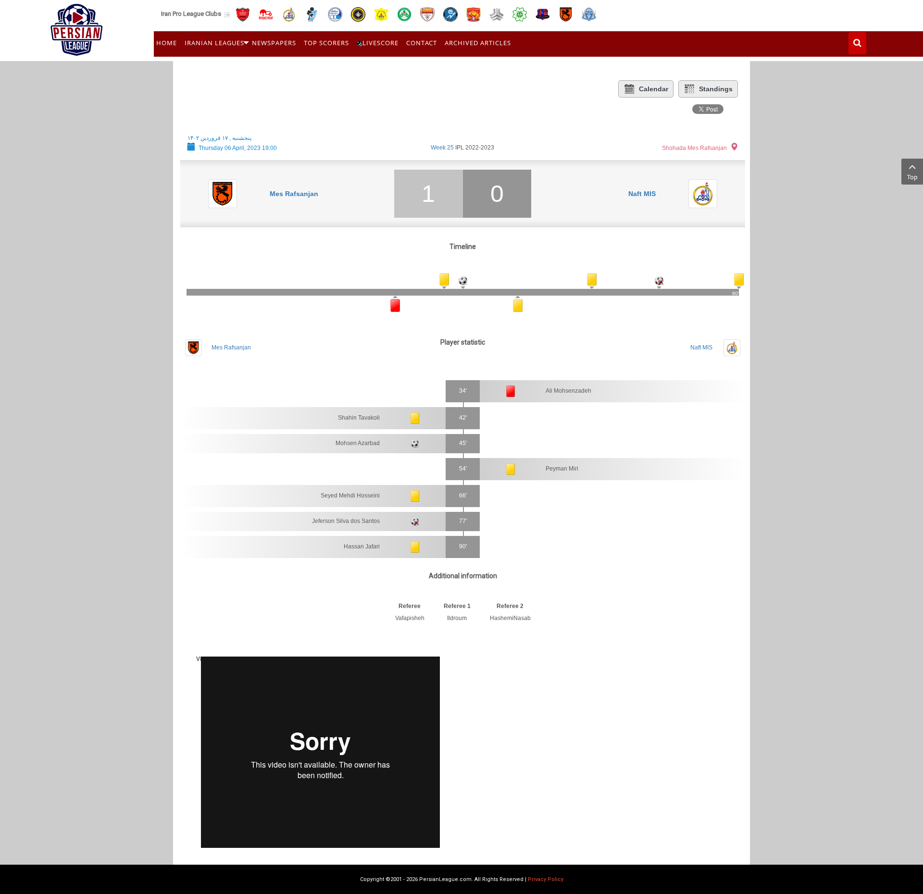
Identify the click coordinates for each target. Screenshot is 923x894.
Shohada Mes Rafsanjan (694, 148)
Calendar (653, 89)
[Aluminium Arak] (589, 13)
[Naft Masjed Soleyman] (289, 13)
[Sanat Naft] (381, 13)
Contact (421, 42)
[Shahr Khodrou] (473, 13)
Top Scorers (326, 42)
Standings (716, 89)
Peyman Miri (562, 468)
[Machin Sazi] (519, 13)
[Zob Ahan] (404, 13)
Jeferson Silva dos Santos (346, 521)
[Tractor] (266, 13)
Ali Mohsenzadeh (568, 390)
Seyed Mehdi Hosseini (350, 495)
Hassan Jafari (362, 546)
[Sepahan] (358, 13)
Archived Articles (478, 42)
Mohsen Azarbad (358, 443)
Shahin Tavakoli (359, 417)
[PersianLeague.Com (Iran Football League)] (76, 27)
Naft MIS (642, 194)
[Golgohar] (450, 13)
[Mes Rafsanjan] (566, 13)
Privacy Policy (545, 879)
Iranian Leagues (214, 42)
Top (912, 177)
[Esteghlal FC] (335, 13)
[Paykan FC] (312, 13)
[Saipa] (496, 14)
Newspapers (274, 42)
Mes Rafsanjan (294, 194)
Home (166, 42)
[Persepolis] (243, 13)
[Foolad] (427, 13)
